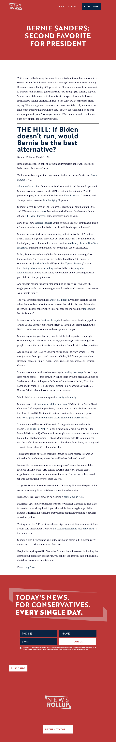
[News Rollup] (15, 6)
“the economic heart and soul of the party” (73, 528)
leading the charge (74, 372)
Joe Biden (88, 308)
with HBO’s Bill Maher (36, 428)
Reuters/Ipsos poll (28, 186)
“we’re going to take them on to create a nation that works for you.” (55, 417)
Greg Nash (29, 567)
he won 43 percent (36, 216)
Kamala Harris (72, 195)
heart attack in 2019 (73, 496)
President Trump (49, 320)
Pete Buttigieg (50, 200)
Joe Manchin (40, 263)
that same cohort (43, 222)
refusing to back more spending (37, 268)
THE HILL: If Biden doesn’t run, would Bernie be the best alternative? (48, 139)
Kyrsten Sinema (73, 263)
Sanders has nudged (58, 299)
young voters (39, 211)
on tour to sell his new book (52, 404)
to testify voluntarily (65, 397)
